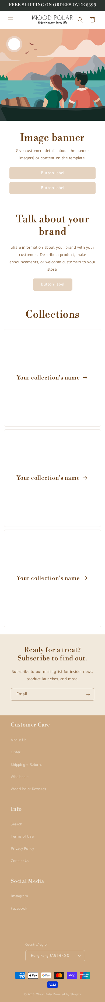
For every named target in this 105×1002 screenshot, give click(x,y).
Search (17, 824)
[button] (11, 20)
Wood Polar (44, 994)
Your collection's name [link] (49, 377)
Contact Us (20, 861)
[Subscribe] (88, 694)
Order (16, 752)
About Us (19, 740)
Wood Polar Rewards (28, 789)
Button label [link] (52, 173)
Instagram (19, 896)
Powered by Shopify (67, 994)
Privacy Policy (22, 849)
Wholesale (20, 777)
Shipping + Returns (27, 765)
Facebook (19, 909)
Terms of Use (22, 837)
